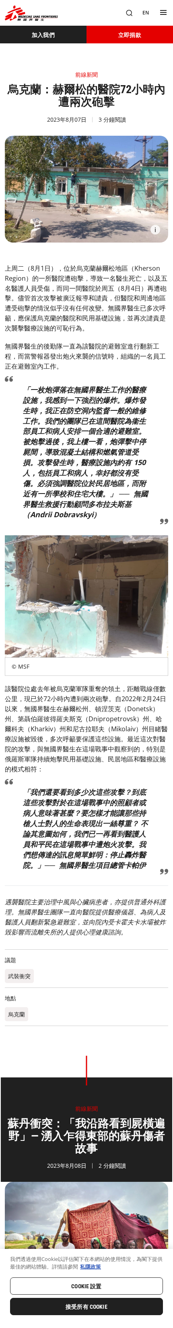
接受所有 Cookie (86, 1307)
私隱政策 (90, 1266)
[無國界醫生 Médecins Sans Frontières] (31, 13)
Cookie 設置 (86, 1286)
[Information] (155, 230)
